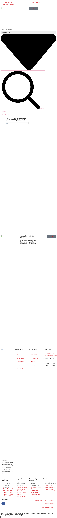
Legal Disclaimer (49, 500)
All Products (20, 358)
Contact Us (20, 368)
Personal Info (34, 358)
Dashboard (34, 354)
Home (18, 354)
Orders (33, 361)
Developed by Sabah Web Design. (12, 515)
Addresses (34, 365)
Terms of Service (49, 503)
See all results (6, 115)
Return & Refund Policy (47, 507)
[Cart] (31, 13)
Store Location (21, 361)
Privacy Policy (38, 500)
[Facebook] (3, 503)
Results (4, 111)
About (18, 365)
